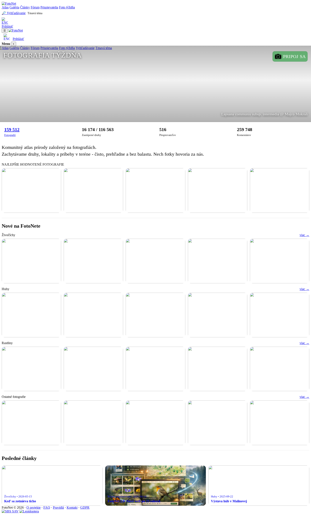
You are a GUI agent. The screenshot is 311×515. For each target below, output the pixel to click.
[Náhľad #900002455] (93, 369)
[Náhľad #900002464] (155, 261)
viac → (304, 235)
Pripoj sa (294, 56)
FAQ (46, 507)
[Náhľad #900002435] (279, 261)
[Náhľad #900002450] (217, 369)
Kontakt (72, 507)
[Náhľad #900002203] (155, 422)
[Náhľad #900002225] (93, 422)
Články (25, 7)
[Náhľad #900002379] (93, 190)
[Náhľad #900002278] (31, 422)
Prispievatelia (49, 7)
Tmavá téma (35, 13)
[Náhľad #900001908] (279, 315)
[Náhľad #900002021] (217, 315)
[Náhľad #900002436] (217, 261)
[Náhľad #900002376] (31, 190)
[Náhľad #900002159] (217, 422)
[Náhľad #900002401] (279, 190)
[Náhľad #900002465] (93, 261)
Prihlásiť (7, 26)
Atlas (5, 7)
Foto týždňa (67, 7)
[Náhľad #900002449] (279, 369)
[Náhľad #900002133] (279, 422)
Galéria (14, 7)
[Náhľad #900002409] (217, 190)
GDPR (84, 507)
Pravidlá (58, 507)
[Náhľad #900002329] (31, 315)
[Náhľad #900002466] (31, 261)
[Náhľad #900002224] (155, 315)
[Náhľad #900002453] (155, 369)
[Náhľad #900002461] (31, 369)
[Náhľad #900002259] (93, 315)
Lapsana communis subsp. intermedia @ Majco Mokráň (264, 114)
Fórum (35, 7)
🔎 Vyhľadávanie (14, 13)
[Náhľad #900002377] (155, 190)
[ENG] (155, 21)
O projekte (33, 507)
